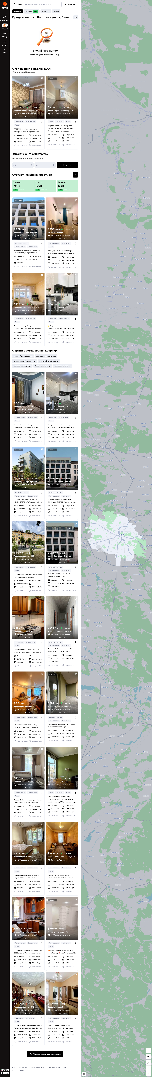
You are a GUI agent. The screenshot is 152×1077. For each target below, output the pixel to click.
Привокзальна (20, 247)
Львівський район (54, 1067)
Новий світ (19, 122)
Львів (17, 125)
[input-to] (45, 165)
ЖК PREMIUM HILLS (21, 243)
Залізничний (32, 247)
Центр (51, 122)
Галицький (59, 122)
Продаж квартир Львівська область (31, 1067)
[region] (116, 538)
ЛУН (13, 1067)
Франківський (30, 122)
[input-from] (23, 165)
